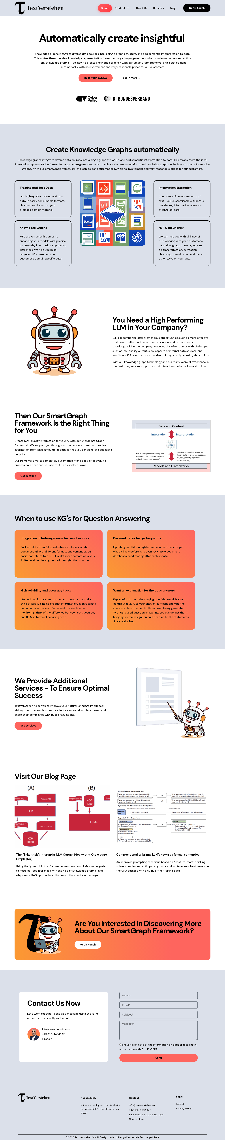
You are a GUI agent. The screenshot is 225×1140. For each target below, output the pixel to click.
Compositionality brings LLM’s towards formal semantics (158, 867)
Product (120, 8)
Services (158, 8)
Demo (105, 8)
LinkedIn (47, 1051)
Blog (173, 8)
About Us (141, 8)
